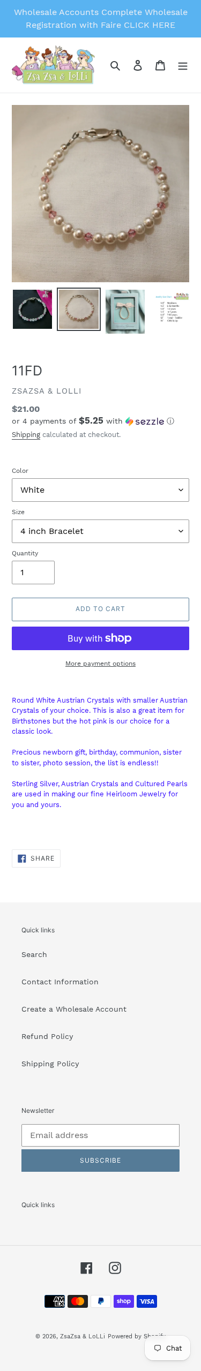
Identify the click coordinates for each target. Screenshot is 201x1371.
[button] (93, 421)
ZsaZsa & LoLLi (82, 1336)
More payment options (100, 663)
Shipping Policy (50, 1063)
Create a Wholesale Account (73, 1009)
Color (20, 470)
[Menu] (183, 65)
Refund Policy (47, 1036)
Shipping (26, 435)
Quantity (25, 553)
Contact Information (60, 981)
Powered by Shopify (137, 1336)
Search (34, 954)
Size (18, 512)
